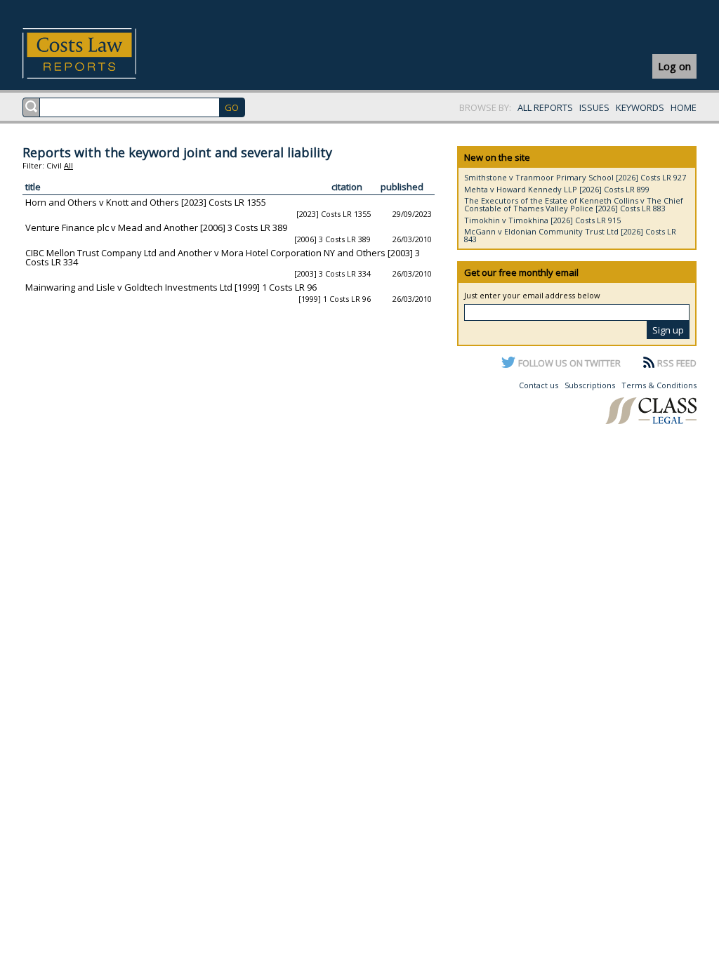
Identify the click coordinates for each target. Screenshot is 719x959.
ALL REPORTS (545, 107)
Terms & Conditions (659, 385)
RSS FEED (677, 363)
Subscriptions (590, 385)
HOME (684, 107)
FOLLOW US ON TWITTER (569, 363)
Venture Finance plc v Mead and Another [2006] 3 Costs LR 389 (156, 227)
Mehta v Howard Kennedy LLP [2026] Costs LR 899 (556, 189)
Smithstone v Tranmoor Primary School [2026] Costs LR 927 (575, 177)
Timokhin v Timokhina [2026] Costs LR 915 (542, 220)
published (402, 186)
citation (346, 186)
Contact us (538, 385)
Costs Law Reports (95, 53)
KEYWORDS (640, 107)
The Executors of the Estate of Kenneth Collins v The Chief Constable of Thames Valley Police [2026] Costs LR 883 (573, 204)
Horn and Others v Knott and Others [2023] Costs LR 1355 (145, 202)
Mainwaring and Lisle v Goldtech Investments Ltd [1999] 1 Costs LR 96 (171, 287)
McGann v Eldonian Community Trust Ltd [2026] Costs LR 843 (570, 235)
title (33, 186)
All (68, 165)
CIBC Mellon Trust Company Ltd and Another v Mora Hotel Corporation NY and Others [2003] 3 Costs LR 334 (222, 257)
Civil (54, 165)
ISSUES (594, 107)
